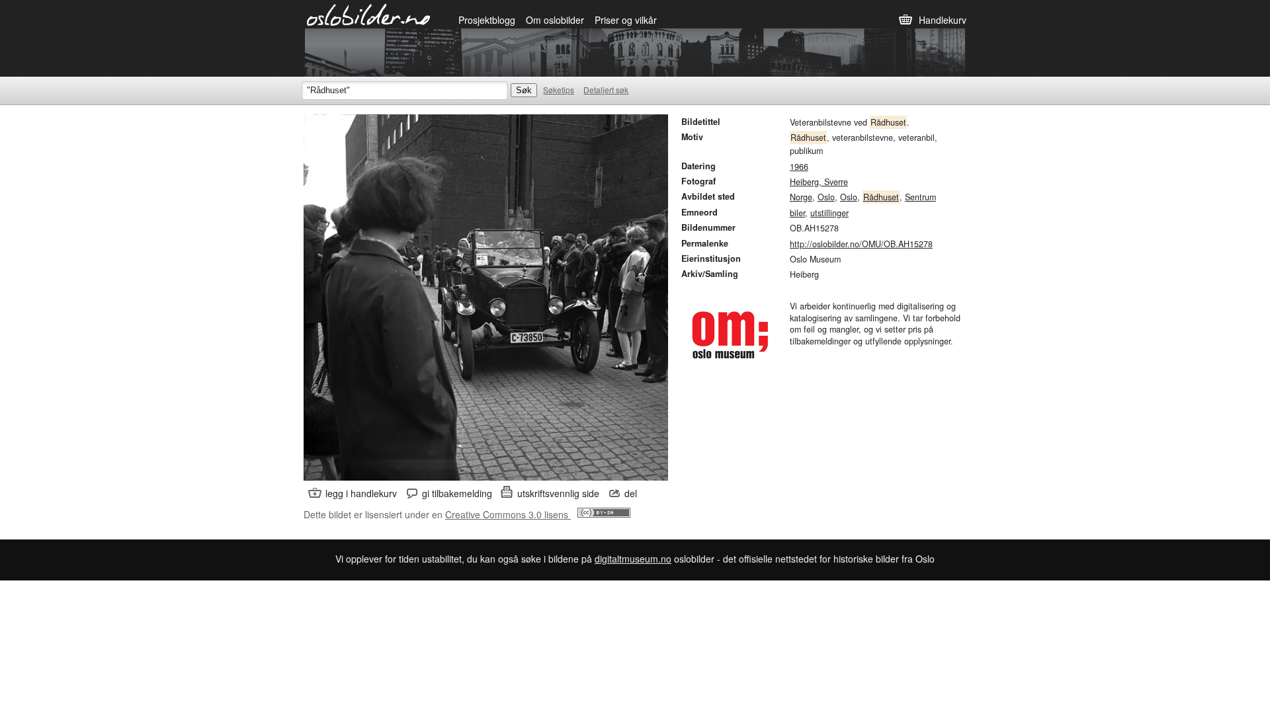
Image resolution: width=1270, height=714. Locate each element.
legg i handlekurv (361, 493)
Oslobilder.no (369, 14)
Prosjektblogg (486, 19)
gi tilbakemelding (457, 493)
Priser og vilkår (626, 19)
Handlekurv (942, 19)
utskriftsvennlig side (558, 493)
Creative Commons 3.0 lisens (508, 514)
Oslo (826, 197)
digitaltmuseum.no (633, 558)
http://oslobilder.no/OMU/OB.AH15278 (861, 244)
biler (797, 213)
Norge (801, 197)
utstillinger (829, 213)
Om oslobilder (555, 19)
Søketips (558, 89)
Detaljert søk (605, 89)
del (630, 493)
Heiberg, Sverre (819, 182)
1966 (799, 167)
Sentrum (920, 197)
